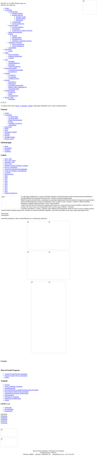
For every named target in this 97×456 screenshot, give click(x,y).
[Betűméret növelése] (1, 102)
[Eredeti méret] (5, 102)
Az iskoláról (23, 106)
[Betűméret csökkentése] (3, 102)
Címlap (17, 106)
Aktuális (30, 106)
